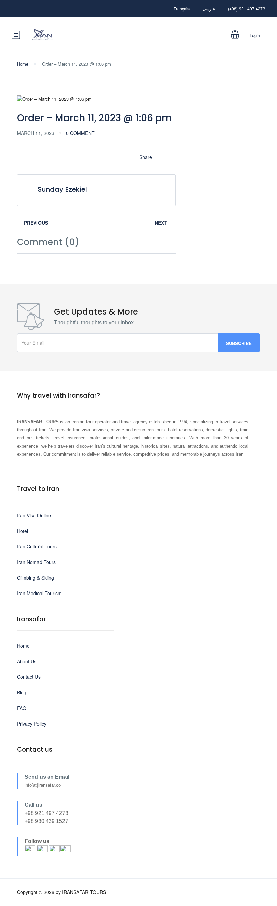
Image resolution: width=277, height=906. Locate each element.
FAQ (21, 708)
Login (255, 35)
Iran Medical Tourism (39, 593)
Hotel (22, 530)
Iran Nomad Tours (36, 562)
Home (22, 64)
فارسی (209, 9)
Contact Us (29, 676)
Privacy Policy (31, 723)
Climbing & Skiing (35, 577)
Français (182, 9)
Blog (21, 692)
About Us (26, 661)
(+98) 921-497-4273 (246, 9)
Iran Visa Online (34, 515)
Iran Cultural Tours (37, 546)
